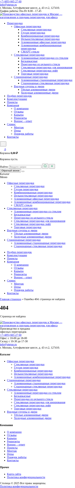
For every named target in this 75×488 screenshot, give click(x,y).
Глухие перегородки (33, 32)
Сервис (11, 124)
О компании (21, 108)
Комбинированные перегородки (40, 35)
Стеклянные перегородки (36, 29)
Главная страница (10, 299)
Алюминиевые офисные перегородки (43, 42)
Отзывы (19, 111)
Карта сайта (14, 474)
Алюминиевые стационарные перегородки (46, 80)
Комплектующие (17, 99)
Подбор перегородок (19, 95)
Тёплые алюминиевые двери (38, 89)
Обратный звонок (10, 170)
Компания (13, 105)
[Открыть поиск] (3, 143)
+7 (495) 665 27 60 (10, 1)
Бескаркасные (29, 61)
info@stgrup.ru (8, 4)
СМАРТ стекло (30, 51)
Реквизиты (20, 117)
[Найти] (45, 166)
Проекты (12, 102)
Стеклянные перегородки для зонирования (46, 67)
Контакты (13, 136)
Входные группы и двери (29, 86)
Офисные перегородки (27, 26)
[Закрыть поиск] (52, 166)
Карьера (19, 114)
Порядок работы (23, 133)
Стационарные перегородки (31, 76)
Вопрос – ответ (23, 121)
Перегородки (15, 23)
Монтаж (19, 127)
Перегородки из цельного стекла (40, 64)
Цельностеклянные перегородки (40, 39)
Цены (17, 130)
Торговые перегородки (34, 73)
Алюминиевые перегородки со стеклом (44, 57)
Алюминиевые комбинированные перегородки (42, 201)
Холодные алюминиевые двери (39, 92)
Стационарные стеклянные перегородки (45, 83)
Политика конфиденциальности (26, 477)
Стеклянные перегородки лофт (39, 70)
